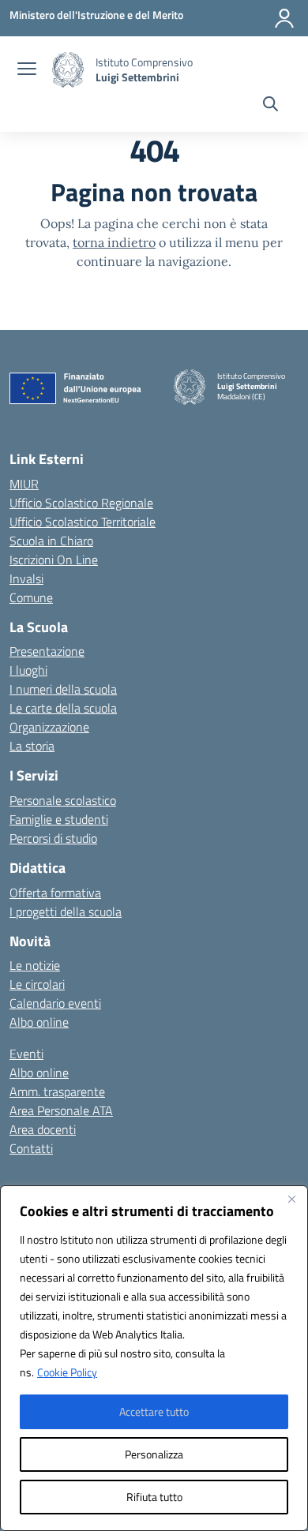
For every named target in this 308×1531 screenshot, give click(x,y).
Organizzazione (49, 726)
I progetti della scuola (65, 911)
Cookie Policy (67, 1372)
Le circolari (37, 984)
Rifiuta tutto (154, 1496)
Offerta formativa (55, 892)
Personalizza (154, 1454)
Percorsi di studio (53, 838)
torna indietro (114, 242)
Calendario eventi (55, 1003)
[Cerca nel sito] (270, 105)
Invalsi (26, 578)
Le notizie (34, 965)
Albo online (39, 1022)
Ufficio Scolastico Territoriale (82, 521)
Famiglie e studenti (58, 819)
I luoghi (28, 670)
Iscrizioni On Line (53, 559)
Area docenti (42, 1129)
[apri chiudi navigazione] (26, 70)
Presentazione (47, 651)
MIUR (24, 483)
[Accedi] (284, 18)
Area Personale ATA (61, 1110)
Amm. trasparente (57, 1091)
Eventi (26, 1053)
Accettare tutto (154, 1411)
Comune (31, 597)
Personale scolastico (62, 800)
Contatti (31, 1148)
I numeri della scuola (63, 688)
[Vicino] (291, 1198)
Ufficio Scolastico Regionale (81, 502)
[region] (154, 1358)
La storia (31, 745)
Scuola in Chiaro (51, 540)
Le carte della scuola (63, 707)
